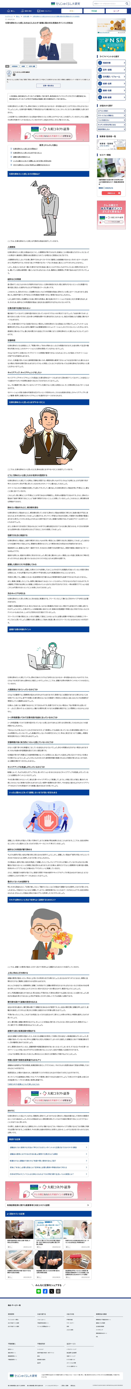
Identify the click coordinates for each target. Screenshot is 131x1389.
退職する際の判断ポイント (21, 157)
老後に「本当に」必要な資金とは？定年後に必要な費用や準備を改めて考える (38, 1167)
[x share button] (51, 1291)
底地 (38, 1356)
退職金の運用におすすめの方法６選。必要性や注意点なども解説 (34, 1154)
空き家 (39, 1363)
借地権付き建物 (41, 1359)
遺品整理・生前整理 (71, 1352)
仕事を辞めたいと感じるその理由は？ (25, 148)
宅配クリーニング (71, 1356)
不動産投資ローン (12, 1359)
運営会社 (73, 1385)
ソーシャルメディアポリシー (52, 1385)
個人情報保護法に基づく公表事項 (16, 1385)
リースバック (40, 1349)
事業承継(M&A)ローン (101, 1333)
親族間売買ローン (12, 1356)
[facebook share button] (45, 1291)
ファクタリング (99, 1330)
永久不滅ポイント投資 (13, 1323)
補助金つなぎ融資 (100, 1323)
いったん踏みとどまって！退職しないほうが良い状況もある (32, 161)
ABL (97, 1336)
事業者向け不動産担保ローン (103, 1319)
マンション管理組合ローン (43, 1326)
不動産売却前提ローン (43, 1323)
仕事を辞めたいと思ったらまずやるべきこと (27, 153)
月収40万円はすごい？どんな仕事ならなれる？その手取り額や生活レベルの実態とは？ (42, 1174)
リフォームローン (41, 1319)
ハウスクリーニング (71, 1349)
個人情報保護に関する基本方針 (35, 1385)
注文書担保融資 (100, 1326)
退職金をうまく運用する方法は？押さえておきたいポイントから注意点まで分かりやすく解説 (43, 1147)
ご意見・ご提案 (64, 1385)
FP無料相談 (70, 1319)
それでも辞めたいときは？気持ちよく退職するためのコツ (31, 165)
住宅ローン (11, 1349)
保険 (68, 1326)
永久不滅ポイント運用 (13, 1326)
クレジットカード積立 (13, 1319)
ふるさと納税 (70, 1330)
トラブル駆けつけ (71, 1359)
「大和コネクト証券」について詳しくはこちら (23, 1084)
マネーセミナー (70, 1323)
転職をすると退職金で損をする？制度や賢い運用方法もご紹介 (33, 1160)
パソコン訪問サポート (72, 1366)
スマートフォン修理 (71, 1363)
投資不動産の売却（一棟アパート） (45, 1352)
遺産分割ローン (12, 1352)
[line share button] (38, 1291)
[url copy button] (58, 1291)
